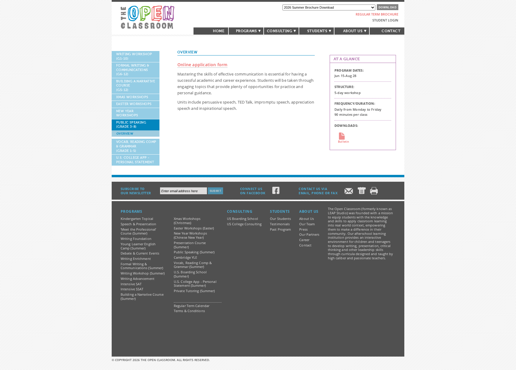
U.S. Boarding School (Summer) (190, 274)
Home (218, 31)
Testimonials (280, 224)
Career (304, 240)
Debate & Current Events (140, 253)
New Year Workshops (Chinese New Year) (190, 235)
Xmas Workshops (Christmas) (187, 221)
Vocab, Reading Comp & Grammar (136, 146)
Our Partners (309, 234)
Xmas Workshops (132, 97)
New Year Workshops (127, 113)
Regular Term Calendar (191, 306)
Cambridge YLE (185, 257)
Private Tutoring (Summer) (194, 291)
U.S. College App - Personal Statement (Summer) (195, 284)
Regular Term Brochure (377, 14)
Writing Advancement (137, 279)
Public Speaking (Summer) (194, 252)
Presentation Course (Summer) (190, 245)
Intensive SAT (131, 284)
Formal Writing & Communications (132, 70)
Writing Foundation (136, 239)
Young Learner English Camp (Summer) (138, 246)
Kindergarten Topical (137, 219)
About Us (306, 219)
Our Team (307, 224)
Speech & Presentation (138, 224)
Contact (391, 31)
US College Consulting (244, 224)
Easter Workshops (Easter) (194, 228)
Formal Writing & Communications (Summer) (142, 266)
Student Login (385, 20)
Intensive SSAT (132, 289)
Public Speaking (131, 125)
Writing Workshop (134, 56)
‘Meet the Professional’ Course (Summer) (138, 231)
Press (303, 229)
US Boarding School (242, 219)
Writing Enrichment (136, 259)
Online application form (202, 64)
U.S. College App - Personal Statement (135, 160)
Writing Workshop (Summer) (143, 273)
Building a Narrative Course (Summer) (142, 296)
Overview (124, 133)
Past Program (280, 229)
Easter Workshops (133, 104)
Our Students (280, 219)
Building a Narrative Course (135, 85)
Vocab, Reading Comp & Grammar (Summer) (193, 265)
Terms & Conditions (189, 311)
